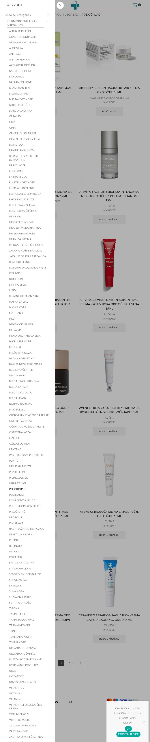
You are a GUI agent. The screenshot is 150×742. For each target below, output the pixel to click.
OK (128, 728)
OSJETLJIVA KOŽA (20, 420)
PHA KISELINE (17, 471)
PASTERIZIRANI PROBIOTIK (26, 454)
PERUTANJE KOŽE (20, 466)
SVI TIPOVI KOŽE (20, 602)
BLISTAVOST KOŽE (21, 99)
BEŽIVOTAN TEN (19, 87)
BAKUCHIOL (16, 76)
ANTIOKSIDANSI (19, 59)
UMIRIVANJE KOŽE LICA (24, 665)
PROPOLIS (15, 517)
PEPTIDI (14, 460)
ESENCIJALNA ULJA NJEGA (25, 193)
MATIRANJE (16, 312)
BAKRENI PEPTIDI (20, 70)
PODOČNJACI (17, 489)
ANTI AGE (15, 53)
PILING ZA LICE (18, 477)
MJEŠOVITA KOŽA (20, 352)
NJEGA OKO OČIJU (21, 392)
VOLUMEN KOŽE (19, 714)
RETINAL (14, 540)
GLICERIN (15, 216)
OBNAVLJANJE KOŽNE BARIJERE (29, 415)
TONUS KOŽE (17, 642)
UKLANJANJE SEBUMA (22, 648)
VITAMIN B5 (16, 687)
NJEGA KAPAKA (19, 386)
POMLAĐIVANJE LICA (22, 500)
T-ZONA (14, 608)
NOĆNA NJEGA (18, 409)
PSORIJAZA (16, 523)
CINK (12, 127)
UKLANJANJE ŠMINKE (22, 653)
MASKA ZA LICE (18, 301)
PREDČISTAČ (17, 511)
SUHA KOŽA (16, 591)
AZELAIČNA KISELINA (22, 65)
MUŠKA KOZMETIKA (21, 358)
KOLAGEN (15, 273)
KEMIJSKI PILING (19, 261)
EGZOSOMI (16, 171)
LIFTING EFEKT (18, 284)
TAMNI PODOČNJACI (22, 619)
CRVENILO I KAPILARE (22, 133)
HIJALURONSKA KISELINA (25, 227)
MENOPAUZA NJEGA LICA (25, 335)
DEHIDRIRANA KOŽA (22, 150)
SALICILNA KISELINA (21, 562)
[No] (144, 721)
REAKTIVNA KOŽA (20, 534)
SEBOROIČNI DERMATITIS (25, 574)
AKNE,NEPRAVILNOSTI (23, 42)
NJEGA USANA (18, 398)
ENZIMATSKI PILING (21, 188)
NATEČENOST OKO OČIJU (25, 364)
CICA (12, 121)
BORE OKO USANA (20, 110)
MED (12, 318)
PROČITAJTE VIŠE (128, 734)
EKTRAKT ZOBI (18, 176)
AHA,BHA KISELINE (20, 31)
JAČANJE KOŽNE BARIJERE (25, 250)
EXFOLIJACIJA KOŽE (21, 199)
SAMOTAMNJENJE (20, 568)
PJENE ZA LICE (18, 483)
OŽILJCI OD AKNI (20, 443)
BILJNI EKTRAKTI (20, 93)
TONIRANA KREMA (20, 636)
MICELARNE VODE (20, 341)
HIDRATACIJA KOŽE (21, 222)
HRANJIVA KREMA (20, 239)
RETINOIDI (16, 545)
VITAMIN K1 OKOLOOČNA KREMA (25, 706)
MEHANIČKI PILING (21, 324)
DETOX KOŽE (17, 165)
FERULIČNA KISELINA (22, 205)
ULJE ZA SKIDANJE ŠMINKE (25, 659)
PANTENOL (16, 449)
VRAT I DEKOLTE (19, 719)
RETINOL (14, 551)
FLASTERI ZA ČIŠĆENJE (23, 210)
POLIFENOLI (16, 494)
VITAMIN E (15, 699)
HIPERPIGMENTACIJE (22, 233)
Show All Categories (18, 14)
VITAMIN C (16, 693)
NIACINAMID (17, 375)
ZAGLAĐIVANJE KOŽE (22, 725)
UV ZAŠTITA (16, 676)
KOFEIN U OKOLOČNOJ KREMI (28, 267)
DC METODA (17, 144)
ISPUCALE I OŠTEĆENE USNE (26, 244)
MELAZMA (15, 330)
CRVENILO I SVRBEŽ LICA (24, 138)
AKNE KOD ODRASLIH (22, 36)
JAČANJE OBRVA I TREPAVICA (27, 256)
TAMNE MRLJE (17, 613)
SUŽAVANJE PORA (20, 596)
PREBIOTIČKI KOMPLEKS (24, 506)
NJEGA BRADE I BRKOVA (24, 381)
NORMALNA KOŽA (20, 403)
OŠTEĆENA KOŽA (20, 432)
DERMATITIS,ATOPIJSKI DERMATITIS (24, 157)
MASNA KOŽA (17, 307)
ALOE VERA (16, 48)
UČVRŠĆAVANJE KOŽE (23, 682)
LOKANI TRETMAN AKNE (24, 295)
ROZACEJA (16, 557)
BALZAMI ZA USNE (20, 82)
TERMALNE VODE (20, 625)
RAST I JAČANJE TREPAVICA (26, 528)
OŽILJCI (14, 437)
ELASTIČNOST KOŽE (22, 182)
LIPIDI (13, 290)
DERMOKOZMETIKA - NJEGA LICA (22, 23)
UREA (12, 670)
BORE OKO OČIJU (20, 104)
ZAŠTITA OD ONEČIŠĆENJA (26, 736)
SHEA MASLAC (18, 579)
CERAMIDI (15, 116)
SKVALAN (15, 585)
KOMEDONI (16, 278)
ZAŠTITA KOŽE (18, 731)
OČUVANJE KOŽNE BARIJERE (27, 426)
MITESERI (15, 347)
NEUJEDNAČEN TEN (21, 369)
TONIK (13, 630)
